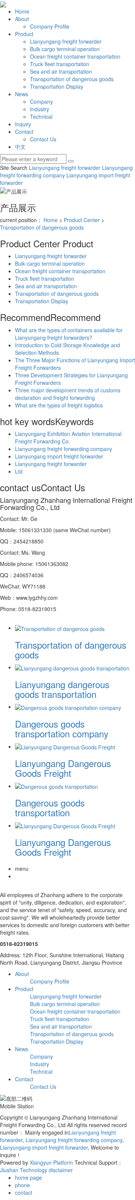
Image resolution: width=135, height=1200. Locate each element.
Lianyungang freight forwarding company (63, 448)
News (21, 94)
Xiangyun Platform (51, 1162)
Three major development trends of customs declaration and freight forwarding (67, 393)
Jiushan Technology (23, 1170)
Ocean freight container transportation (75, 56)
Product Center (82, 220)
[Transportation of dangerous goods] (60, 627)
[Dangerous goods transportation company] (68, 706)
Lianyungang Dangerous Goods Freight (63, 768)
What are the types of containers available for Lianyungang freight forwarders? (69, 333)
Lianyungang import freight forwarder (59, 456)
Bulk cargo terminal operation (65, 49)
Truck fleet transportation (59, 64)
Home (22, 11)
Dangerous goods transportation (50, 807)
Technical (41, 116)
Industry (39, 109)
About (22, 19)
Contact (24, 131)
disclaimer (61, 1170)
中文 (20, 146)
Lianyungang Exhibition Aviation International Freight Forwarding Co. (68, 437)
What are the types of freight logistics (59, 405)
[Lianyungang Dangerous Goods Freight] (65, 746)
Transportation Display (56, 86)
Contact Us (43, 139)
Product (24, 34)
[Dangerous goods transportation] (56, 786)
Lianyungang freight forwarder (66, 41)
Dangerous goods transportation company (61, 728)
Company (41, 101)
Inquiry (23, 124)
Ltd (18, 471)
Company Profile (49, 26)
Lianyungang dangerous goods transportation (62, 689)
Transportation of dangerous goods (72, 79)
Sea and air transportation (61, 71)
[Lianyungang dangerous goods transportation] (72, 667)
